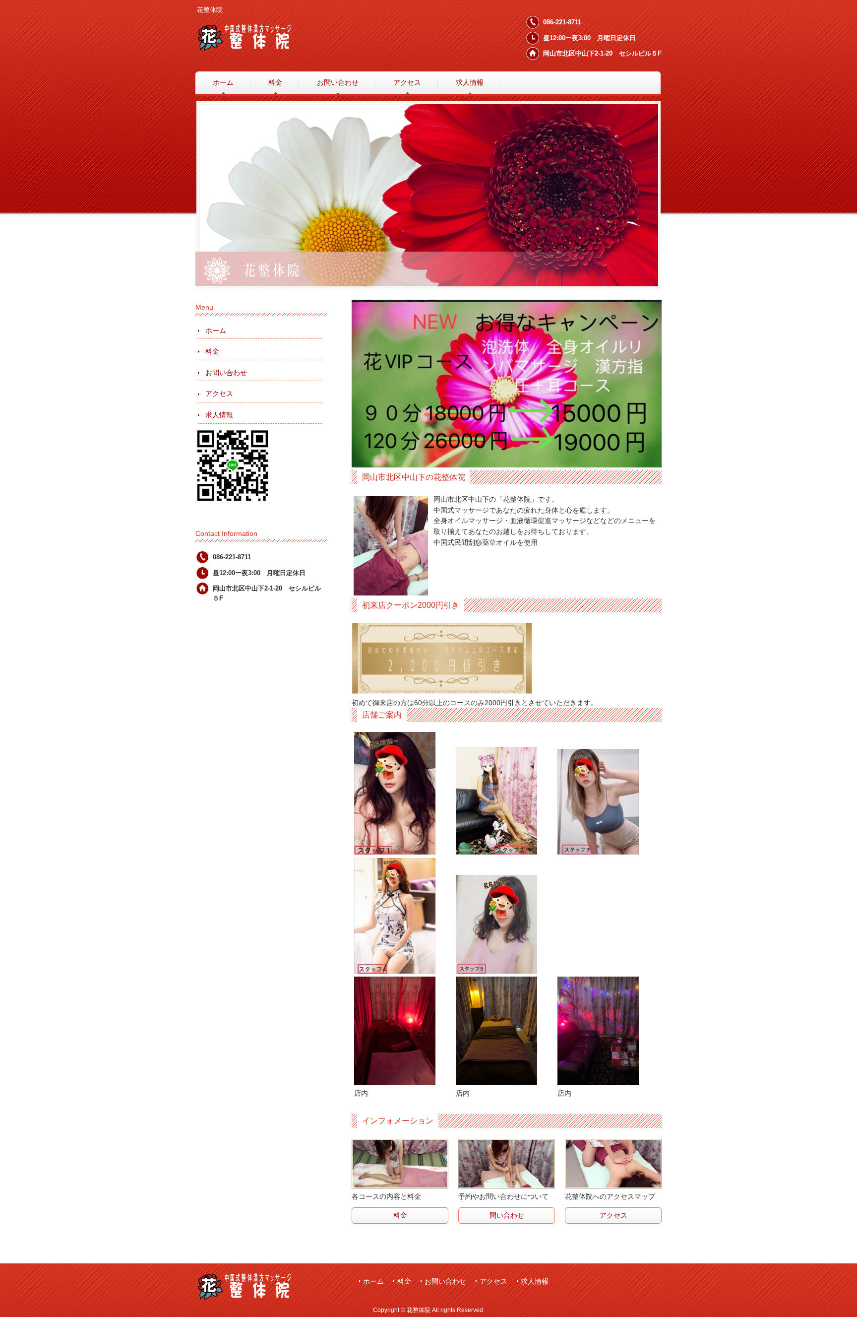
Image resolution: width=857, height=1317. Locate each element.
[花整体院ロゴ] (259, 46)
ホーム (215, 330)
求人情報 (219, 415)
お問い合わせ (226, 373)
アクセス (219, 393)
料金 (212, 351)
